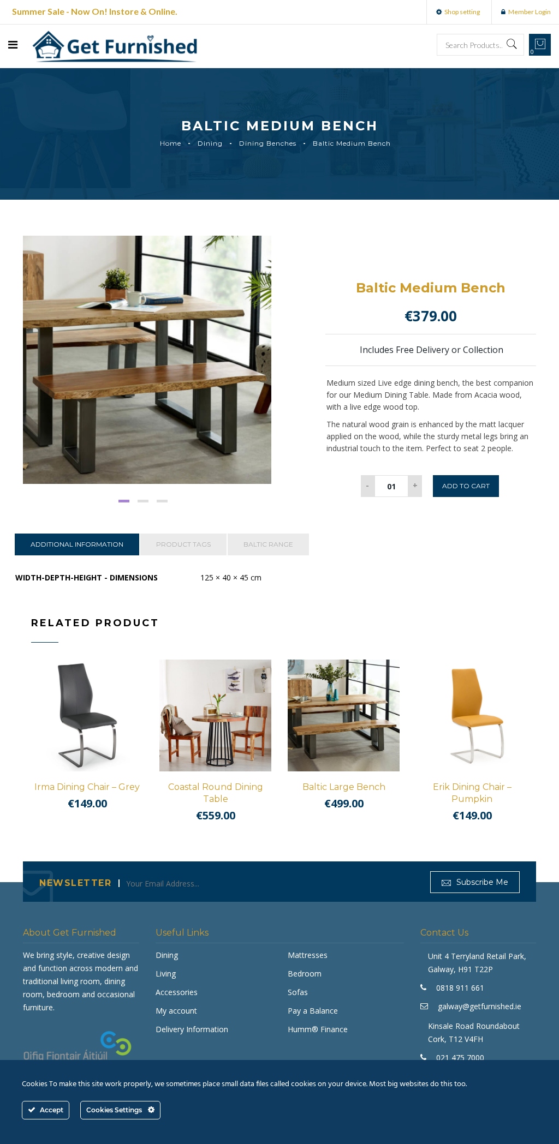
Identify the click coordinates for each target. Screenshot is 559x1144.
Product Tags (183, 544)
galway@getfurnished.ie (479, 1006)
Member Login (529, 12)
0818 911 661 (460, 988)
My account (176, 1010)
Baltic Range (268, 544)
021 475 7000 (460, 1057)
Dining (210, 143)
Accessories (177, 992)
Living (166, 973)
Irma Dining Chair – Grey (87, 787)
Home (170, 143)
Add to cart (466, 486)
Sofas (298, 992)
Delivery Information (192, 1029)
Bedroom (305, 973)
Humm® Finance (318, 1029)
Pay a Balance (313, 1010)
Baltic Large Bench (343, 787)
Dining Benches (267, 143)
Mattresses (308, 955)
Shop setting (462, 12)
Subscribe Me (481, 882)
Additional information (77, 544)
